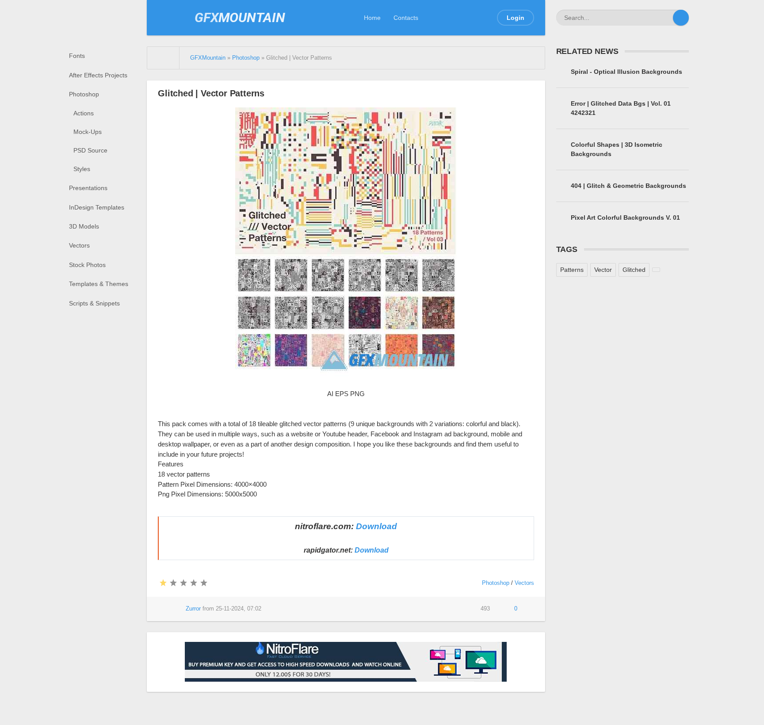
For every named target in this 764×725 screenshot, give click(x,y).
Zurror (193, 609)
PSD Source (90, 150)
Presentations (88, 187)
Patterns (572, 269)
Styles (81, 168)
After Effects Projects (98, 75)
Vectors (79, 245)
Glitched (634, 269)
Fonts (77, 55)
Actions (83, 113)
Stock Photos (87, 264)
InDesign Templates (96, 207)
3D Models (84, 226)
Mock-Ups (87, 131)
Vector (603, 269)
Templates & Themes (98, 283)
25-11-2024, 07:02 (238, 609)
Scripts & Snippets (94, 303)
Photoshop (84, 94)
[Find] (681, 18)
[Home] (163, 58)
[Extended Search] (665, 18)
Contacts (405, 17)
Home (372, 17)
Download (376, 526)
